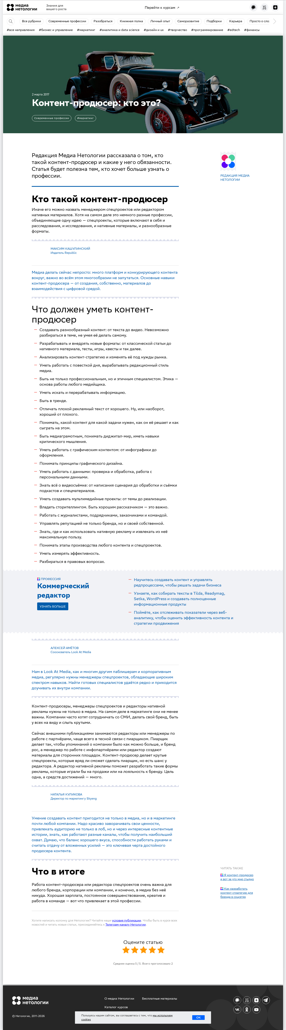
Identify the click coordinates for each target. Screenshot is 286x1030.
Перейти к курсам (160, 7)
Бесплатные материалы (159, 998)
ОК (198, 1017)
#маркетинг (85, 118)
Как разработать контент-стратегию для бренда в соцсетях (236, 893)
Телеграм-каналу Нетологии (125, 924)
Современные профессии (51, 118)
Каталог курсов (116, 1007)
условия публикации (126, 920)
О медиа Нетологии (119, 998)
